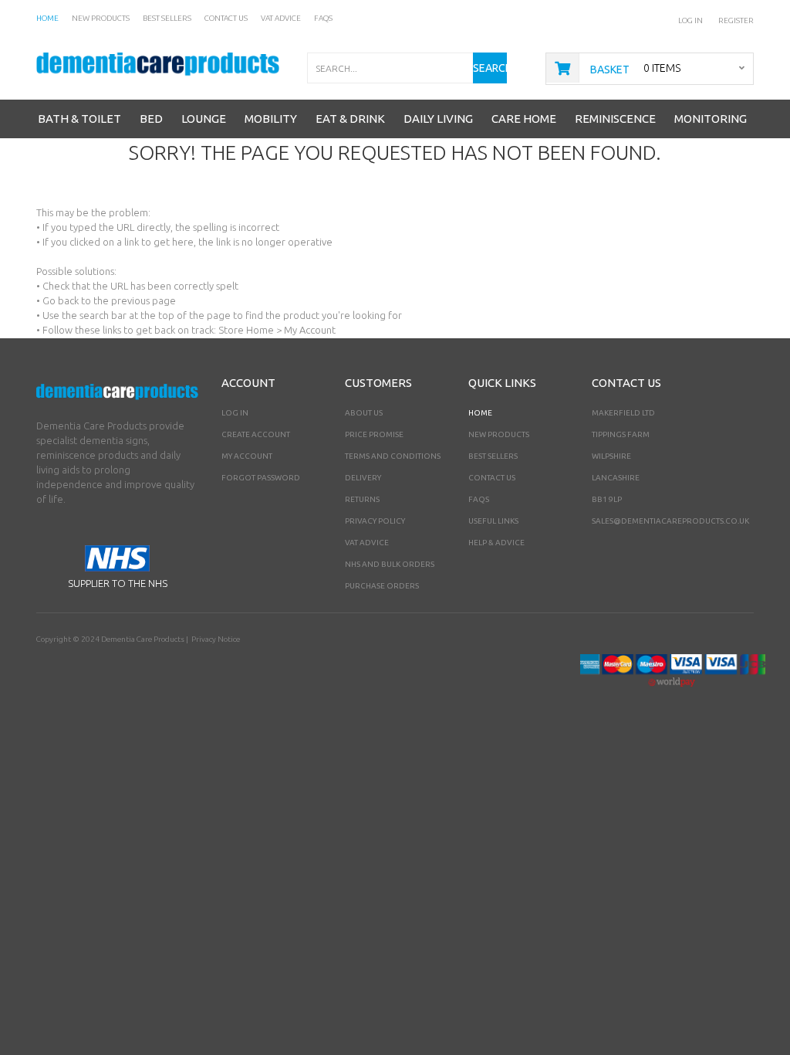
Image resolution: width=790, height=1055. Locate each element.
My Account (246, 456)
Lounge (203, 118)
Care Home (523, 118)
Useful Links (493, 521)
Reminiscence (615, 118)
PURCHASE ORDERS (382, 586)
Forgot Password (260, 477)
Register (736, 20)
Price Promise (374, 434)
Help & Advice (496, 542)
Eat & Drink (350, 118)
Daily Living (438, 118)
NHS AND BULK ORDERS (389, 564)
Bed (151, 118)
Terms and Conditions (393, 456)
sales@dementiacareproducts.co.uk (670, 521)
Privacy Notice (215, 639)
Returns (362, 499)
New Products (498, 434)
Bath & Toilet (79, 118)
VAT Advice (367, 542)
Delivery (363, 477)
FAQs (478, 499)
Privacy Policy (375, 521)
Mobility (271, 118)
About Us (364, 413)
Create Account (255, 434)
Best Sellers (493, 456)
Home (480, 413)
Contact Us (491, 477)
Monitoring (710, 118)
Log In (690, 20)
